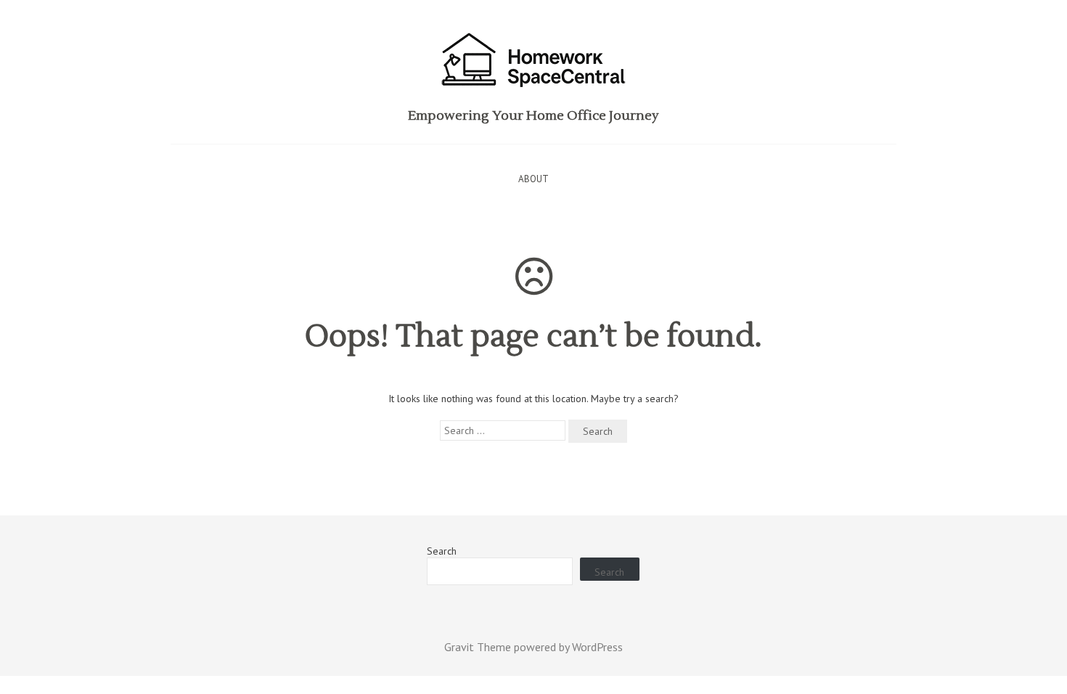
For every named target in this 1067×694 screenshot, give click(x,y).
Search (442, 551)
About (533, 179)
